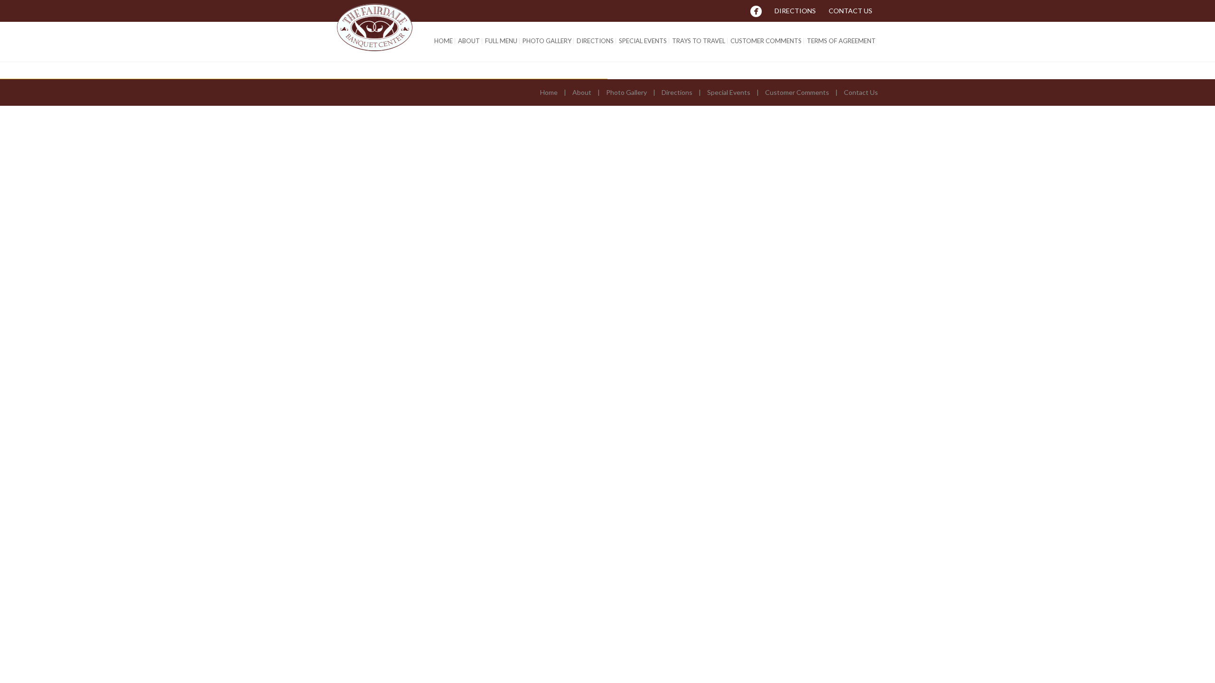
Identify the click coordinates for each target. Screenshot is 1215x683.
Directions (795, 11)
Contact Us (850, 11)
